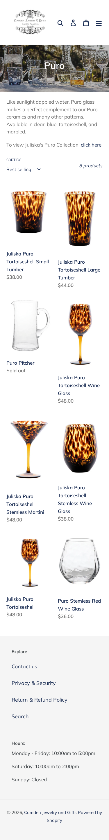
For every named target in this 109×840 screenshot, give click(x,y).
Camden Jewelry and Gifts (50, 812)
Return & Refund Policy (39, 699)
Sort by (13, 160)
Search (20, 716)
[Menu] (98, 22)
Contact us (24, 666)
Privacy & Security (34, 683)
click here (91, 145)
